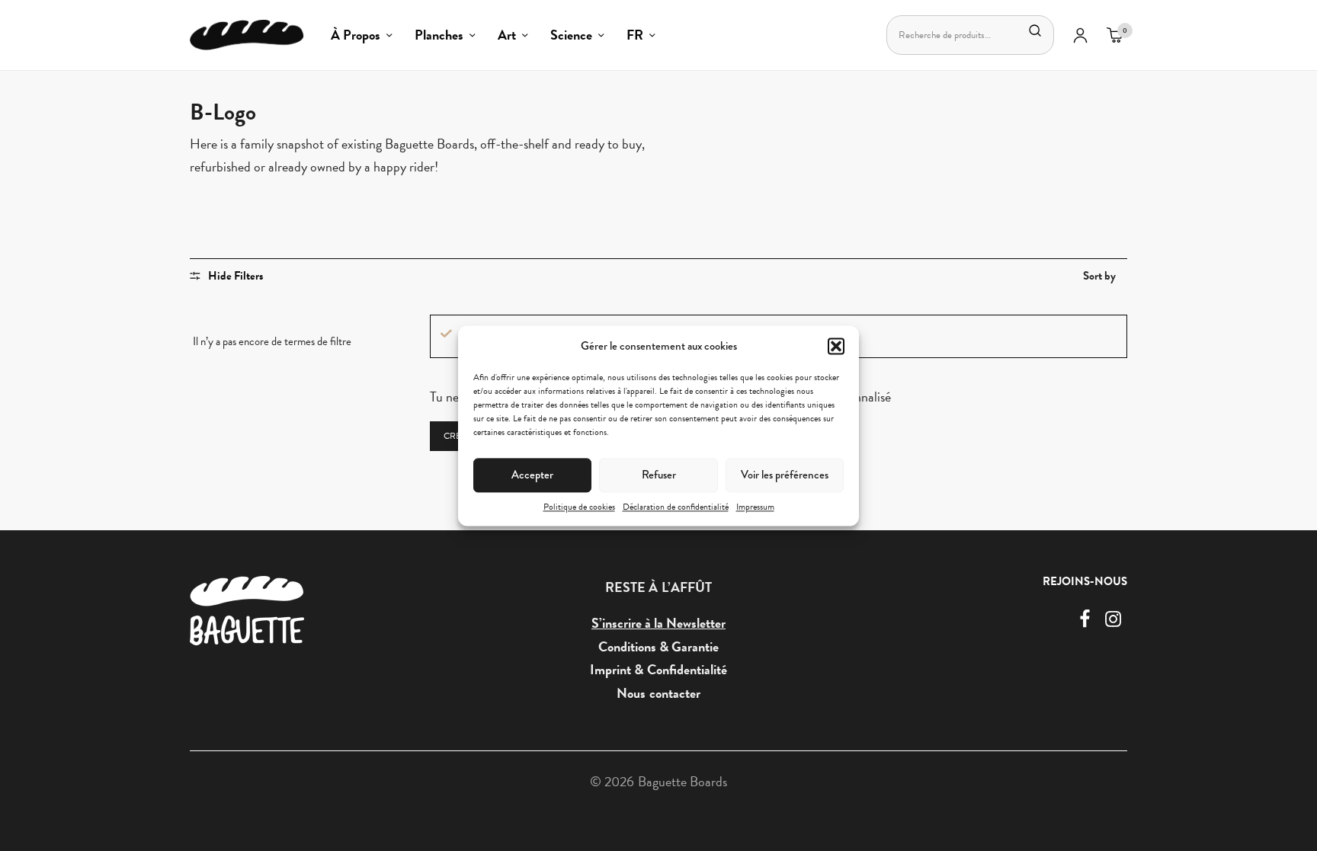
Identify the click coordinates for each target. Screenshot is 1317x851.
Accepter (532, 474)
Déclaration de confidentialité (676, 506)
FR (634, 34)
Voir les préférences (784, 474)
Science (571, 34)
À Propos (355, 34)
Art (507, 34)
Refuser (659, 474)
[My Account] (1080, 35)
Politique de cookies (579, 506)
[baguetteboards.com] (247, 35)
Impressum (755, 506)
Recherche (1035, 30)
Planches (439, 34)
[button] (836, 346)
